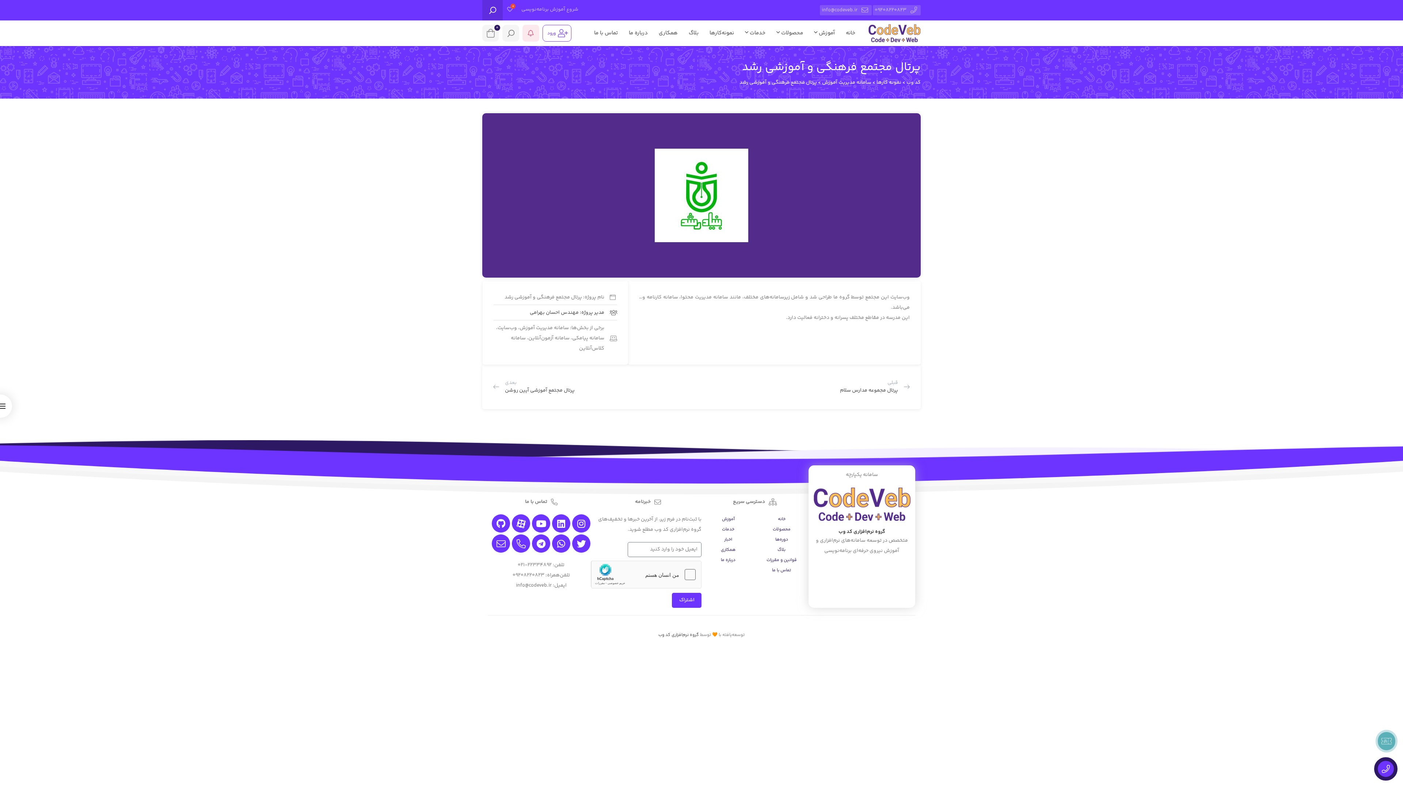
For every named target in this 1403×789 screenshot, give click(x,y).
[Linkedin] (561, 523)
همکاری (668, 33)
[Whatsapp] (561, 543)
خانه (850, 33)
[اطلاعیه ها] (530, 33)
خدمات (756, 33)
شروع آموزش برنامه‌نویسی (549, 9)
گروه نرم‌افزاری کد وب (678, 635)
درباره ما (638, 33)
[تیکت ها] (1387, 741)
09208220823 (890, 10)
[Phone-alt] (521, 543)
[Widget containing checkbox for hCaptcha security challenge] (646, 574)
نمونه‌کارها (722, 33)
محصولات (791, 33)
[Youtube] (541, 523)
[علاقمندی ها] (510, 10)
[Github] (501, 523)
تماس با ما (606, 33)
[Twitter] (581, 543)
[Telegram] (541, 543)
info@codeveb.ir (840, 10)
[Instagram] (581, 523)
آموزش (826, 33)
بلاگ (694, 33)
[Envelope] (501, 543)
